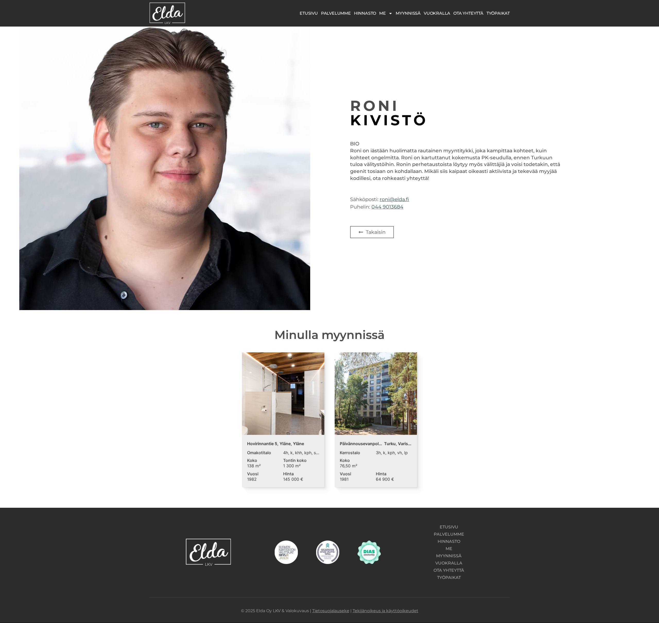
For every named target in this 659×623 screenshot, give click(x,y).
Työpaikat (498, 13)
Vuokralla (437, 13)
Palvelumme (336, 13)
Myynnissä (408, 13)
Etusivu (309, 13)
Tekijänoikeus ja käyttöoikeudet (385, 610)
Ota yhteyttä (468, 13)
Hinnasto (365, 13)
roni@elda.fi (394, 199)
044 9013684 (387, 207)
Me (382, 13)
